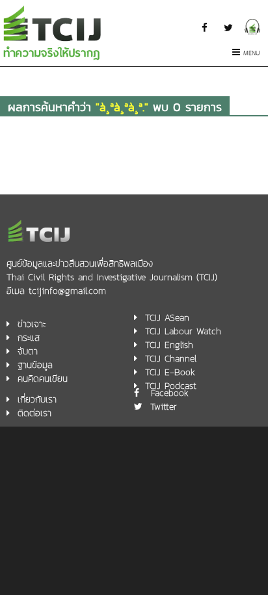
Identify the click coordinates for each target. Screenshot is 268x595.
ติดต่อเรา (34, 413)
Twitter (163, 407)
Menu (251, 53)
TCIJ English (169, 345)
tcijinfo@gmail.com (67, 291)
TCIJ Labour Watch (183, 331)
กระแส (29, 338)
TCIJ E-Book (170, 372)
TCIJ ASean (167, 317)
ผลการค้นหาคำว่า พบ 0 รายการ (115, 107)
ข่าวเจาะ (32, 324)
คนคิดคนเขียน (43, 379)
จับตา (28, 351)
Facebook (170, 393)
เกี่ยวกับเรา (37, 399)
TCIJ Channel (170, 358)
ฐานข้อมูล (35, 365)
